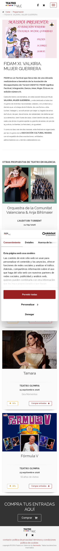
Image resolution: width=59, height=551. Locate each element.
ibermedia (37, 545)
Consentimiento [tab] (11, 242)
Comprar (27, 517)
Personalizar (27, 304)
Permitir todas (29, 294)
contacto (7, 540)
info (14, 403)
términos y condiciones (44, 540)
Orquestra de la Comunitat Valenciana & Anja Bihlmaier (29, 210)
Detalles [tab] (29, 242)
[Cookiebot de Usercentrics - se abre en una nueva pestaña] (42, 234)
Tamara (29, 373)
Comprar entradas (38, 403)
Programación (18, 12)
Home (7, 12)
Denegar (29, 314)
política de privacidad (22, 540)
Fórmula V (29, 456)
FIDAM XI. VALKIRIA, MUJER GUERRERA (23, 66)
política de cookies (29, 543)
